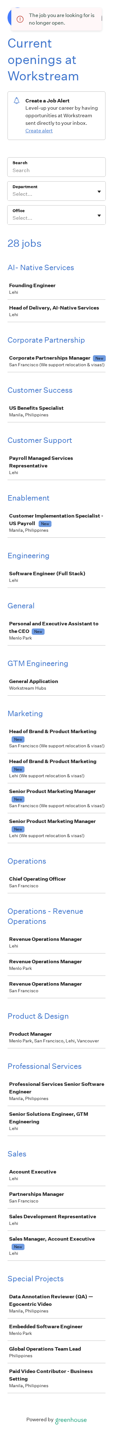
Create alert (39, 131)
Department (25, 186)
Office (19, 210)
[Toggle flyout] (99, 191)
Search (20, 162)
